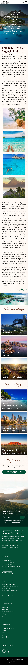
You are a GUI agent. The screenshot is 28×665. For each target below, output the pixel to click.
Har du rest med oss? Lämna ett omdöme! (14, 472)
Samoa (4, 617)
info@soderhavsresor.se (14, 566)
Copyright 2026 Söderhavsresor (14, 662)
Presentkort (5, 637)
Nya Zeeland (6, 607)
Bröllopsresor (6, 588)
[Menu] (26, 2)
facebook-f (4, 651)
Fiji (3, 613)
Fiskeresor (5, 594)
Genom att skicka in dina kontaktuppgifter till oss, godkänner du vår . (14, 521)
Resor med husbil (7, 596)
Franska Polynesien (8, 611)
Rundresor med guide (8, 584)
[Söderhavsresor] (5, 2)
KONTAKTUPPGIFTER (8, 572)
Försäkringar (6, 634)
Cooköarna (5, 615)
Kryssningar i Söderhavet (9, 590)
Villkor (4, 630)
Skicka (22, 517)
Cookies (8, 659)
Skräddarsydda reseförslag (10, 586)
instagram (8, 651)
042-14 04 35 (9, 564)
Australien (5, 609)
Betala (4, 632)
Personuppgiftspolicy (17, 659)
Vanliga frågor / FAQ (8, 628)
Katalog (4, 636)
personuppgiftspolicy (16, 522)
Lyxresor (4, 592)
